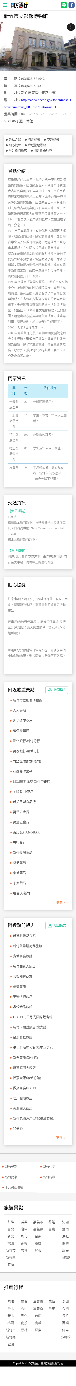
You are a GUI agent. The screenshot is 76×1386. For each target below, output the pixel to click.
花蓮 (51, 1222)
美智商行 (19, 842)
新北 (10, 1236)
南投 (24, 1243)
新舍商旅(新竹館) (25, 1057)
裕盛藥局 (19, 863)
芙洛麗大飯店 (22, 1108)
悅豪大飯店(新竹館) (27, 1078)
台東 (51, 1229)
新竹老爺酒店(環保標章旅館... (34, 1118)
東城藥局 (19, 873)
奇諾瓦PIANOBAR (26, 832)
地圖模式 (60, 690)
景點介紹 (15, 139)
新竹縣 (11, 1257)
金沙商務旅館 (22, 1037)
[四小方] (38, 46)
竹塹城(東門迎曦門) (27, 761)
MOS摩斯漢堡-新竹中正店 (31, 781)
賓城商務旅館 (22, 956)
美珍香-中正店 (23, 791)
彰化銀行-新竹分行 (26, 741)
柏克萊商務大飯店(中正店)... (33, 1047)
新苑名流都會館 (24, 936)
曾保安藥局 (21, 731)
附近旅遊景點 (37, 145)
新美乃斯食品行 (24, 802)
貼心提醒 (15, 145)
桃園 (10, 1243)
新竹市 (11, 1250)
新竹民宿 (11, 1177)
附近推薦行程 (43, 150)
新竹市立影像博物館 (27, 700)
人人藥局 (19, 710)
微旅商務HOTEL (25, 1088)
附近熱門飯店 (18, 150)
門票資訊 (34, 139)
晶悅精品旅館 (22, 1007)
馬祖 (65, 1236)
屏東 (38, 1250)
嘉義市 (38, 1222)
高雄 (38, 1243)
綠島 (65, 1250)
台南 (38, 1236)
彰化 (24, 1236)
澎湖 (65, 1222)
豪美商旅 (19, 986)
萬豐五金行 (21, 812)
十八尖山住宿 (14, 1187)
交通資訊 (53, 139)
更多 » (60, 902)
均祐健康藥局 (22, 720)
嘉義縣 (38, 1229)
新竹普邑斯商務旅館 (27, 946)
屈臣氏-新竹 (21, 893)
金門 (65, 1229)
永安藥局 (19, 883)
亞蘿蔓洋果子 (22, 771)
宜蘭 (10, 1264)
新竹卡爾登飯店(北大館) (30, 1027)
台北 (10, 1229)
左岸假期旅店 (22, 1098)
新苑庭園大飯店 (24, 1068)
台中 (24, 1229)
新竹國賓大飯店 (24, 966)
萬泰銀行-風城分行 (26, 751)
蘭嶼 (65, 1243)
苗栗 (24, 1222)
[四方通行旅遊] (19, 7)
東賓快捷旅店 (22, 996)
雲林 (24, 1250)
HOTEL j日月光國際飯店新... (34, 1017)
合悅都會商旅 (22, 976)
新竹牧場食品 (22, 852)
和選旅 (18, 1128)
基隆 (10, 1222)
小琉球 (65, 1257)
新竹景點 (11, 1166)
